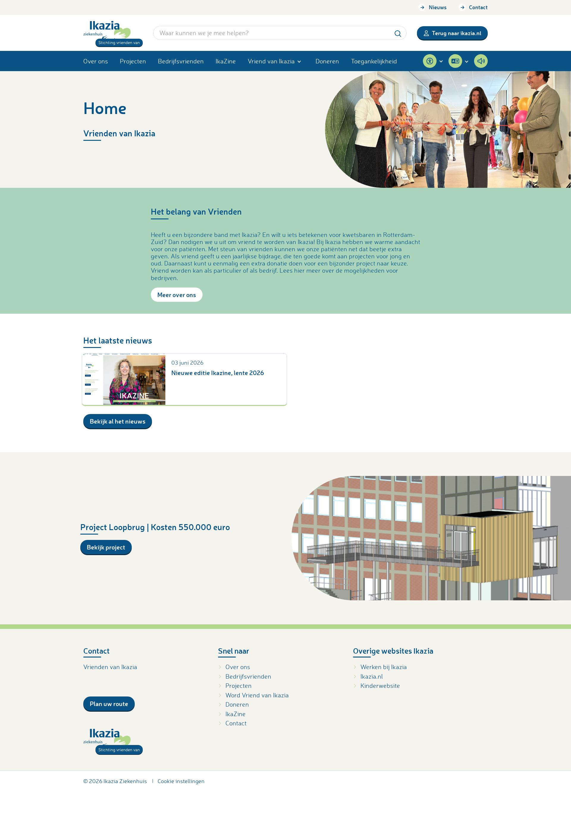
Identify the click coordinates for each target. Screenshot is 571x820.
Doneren (327, 61)
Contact (478, 7)
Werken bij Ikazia (383, 667)
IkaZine (226, 61)
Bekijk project (106, 547)
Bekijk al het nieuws (117, 421)
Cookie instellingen (181, 781)
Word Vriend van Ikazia (257, 695)
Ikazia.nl (371, 676)
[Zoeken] (398, 32)
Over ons (95, 61)
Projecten (133, 61)
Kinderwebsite (380, 685)
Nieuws (438, 7)
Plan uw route (109, 703)
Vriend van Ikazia (271, 61)
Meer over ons (176, 294)
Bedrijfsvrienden (181, 61)
